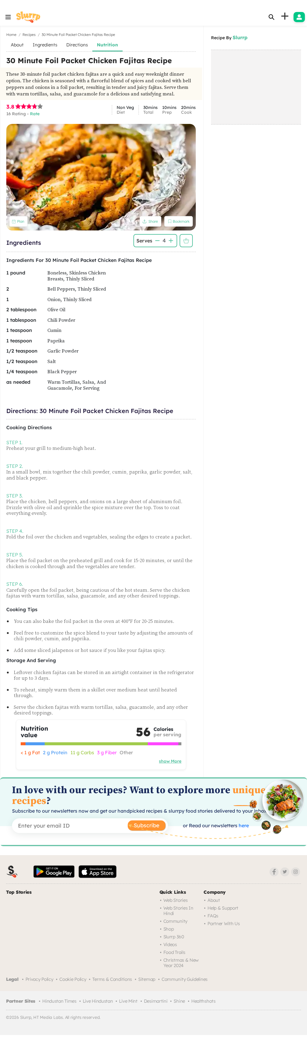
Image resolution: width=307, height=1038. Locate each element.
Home (11, 34)
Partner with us (223, 923)
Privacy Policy (39, 979)
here (243, 825)
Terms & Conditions (112, 979)
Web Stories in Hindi (178, 910)
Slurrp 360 (173, 937)
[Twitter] (284, 871)
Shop (168, 929)
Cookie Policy (72, 979)
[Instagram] (295, 871)
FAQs (212, 916)
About (213, 900)
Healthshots (203, 1001)
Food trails (174, 952)
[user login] (299, 17)
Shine (179, 1001)
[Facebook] (274, 871)
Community (175, 921)
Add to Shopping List (186, 240)
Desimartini (156, 1001)
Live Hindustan (98, 1001)
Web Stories (175, 900)
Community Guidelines (184, 979)
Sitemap (146, 979)
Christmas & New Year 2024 (181, 962)
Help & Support (222, 908)
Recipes (29, 34)
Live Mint (128, 1001)
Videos (170, 944)
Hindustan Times (59, 1001)
